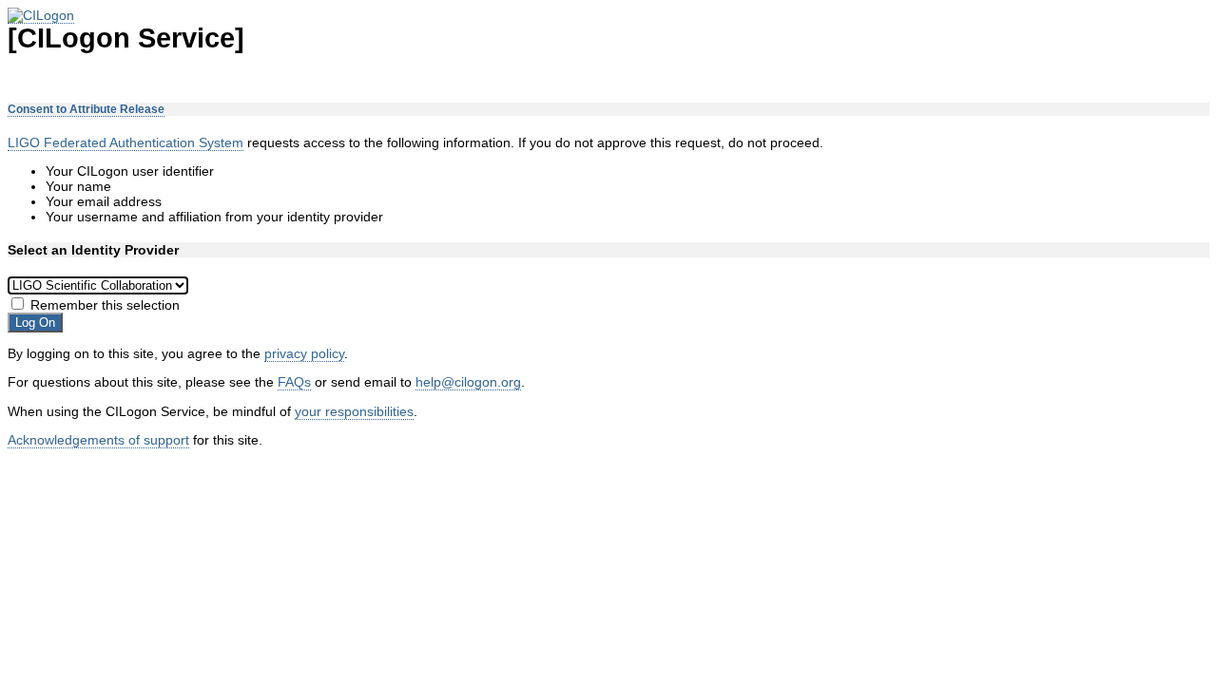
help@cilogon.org (468, 382)
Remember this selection (105, 305)
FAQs (294, 382)
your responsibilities (354, 411)
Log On (35, 322)
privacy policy (304, 353)
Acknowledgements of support (98, 439)
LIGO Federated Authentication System (125, 142)
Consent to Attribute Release (86, 109)
